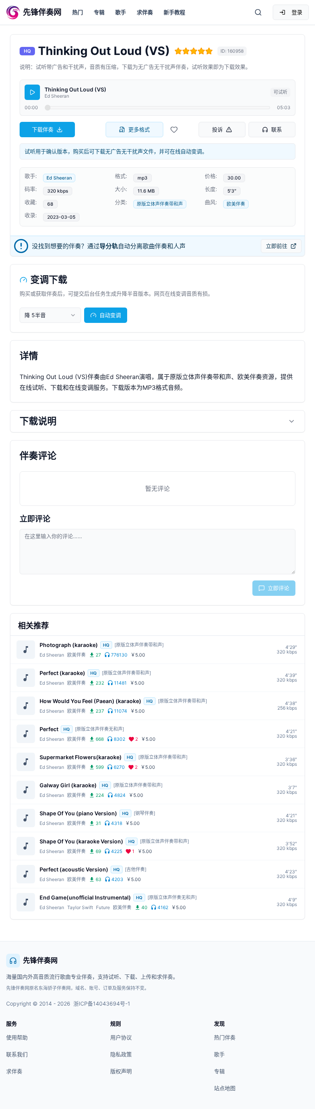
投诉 (217, 129)
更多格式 (139, 129)
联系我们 (17, 1054)
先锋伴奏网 (40, 960)
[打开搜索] (258, 12)
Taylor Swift (80, 907)
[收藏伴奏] (174, 129)
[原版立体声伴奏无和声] (99, 729)
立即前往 (276, 246)
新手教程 (174, 12)
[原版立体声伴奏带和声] (139, 645)
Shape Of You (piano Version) (78, 813)
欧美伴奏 (236, 204)
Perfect (49, 729)
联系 (276, 129)
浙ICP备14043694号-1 (101, 1003)
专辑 (99, 12)
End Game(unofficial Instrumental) (85, 897)
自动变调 (110, 315)
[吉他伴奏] (135, 869)
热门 (77, 12)
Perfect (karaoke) (62, 673)
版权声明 (121, 1071)
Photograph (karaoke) (69, 645)
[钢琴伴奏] (144, 813)
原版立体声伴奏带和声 (160, 204)
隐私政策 (121, 1054)
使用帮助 (17, 1037)
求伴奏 (145, 12)
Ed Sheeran (59, 178)
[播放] (32, 92)
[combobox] (50, 315)
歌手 (120, 12)
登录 (297, 12)
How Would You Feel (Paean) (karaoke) (90, 701)
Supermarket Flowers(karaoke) (81, 757)
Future (103, 907)
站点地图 (224, 1088)
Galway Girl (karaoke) (68, 785)
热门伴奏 (224, 1037)
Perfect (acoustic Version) (74, 869)
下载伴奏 (42, 129)
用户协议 (121, 1037)
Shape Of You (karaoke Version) (81, 841)
